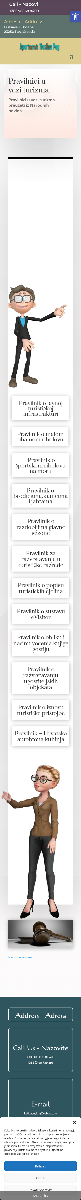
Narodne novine (20, 957)
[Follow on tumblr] (73, 7)
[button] (75, 16)
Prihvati (40, 1166)
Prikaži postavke (41, 1190)
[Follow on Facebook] (47, 7)
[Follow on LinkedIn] (64, 7)
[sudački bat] (40, 947)
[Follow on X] (56, 7)
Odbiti (40, 1178)
